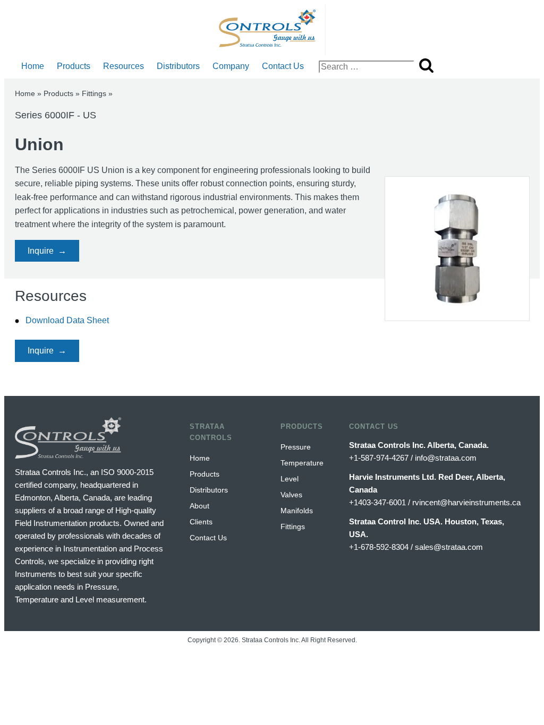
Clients (201, 521)
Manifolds (296, 510)
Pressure (295, 447)
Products (73, 66)
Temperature (302, 463)
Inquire (41, 250)
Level (289, 478)
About (199, 506)
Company (230, 66)
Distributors (178, 66)
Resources (123, 66)
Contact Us (283, 66)
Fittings (94, 93)
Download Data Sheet (67, 320)
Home (32, 66)
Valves (291, 494)
